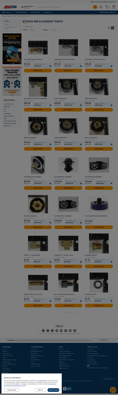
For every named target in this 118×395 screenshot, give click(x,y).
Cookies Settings (11, 390)
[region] (31, 383)
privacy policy (42, 380)
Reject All (40, 390)
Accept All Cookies (53, 390)
